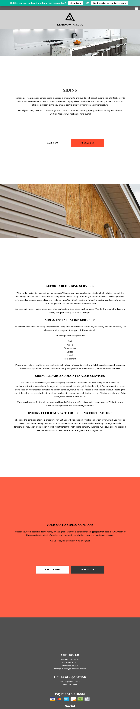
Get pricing (75, 3)
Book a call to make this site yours (109, 3)
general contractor (62, 110)
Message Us (87, 142)
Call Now (52, 142)
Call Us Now (52, 569)
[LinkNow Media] (70, 17)
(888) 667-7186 (72, 665)
